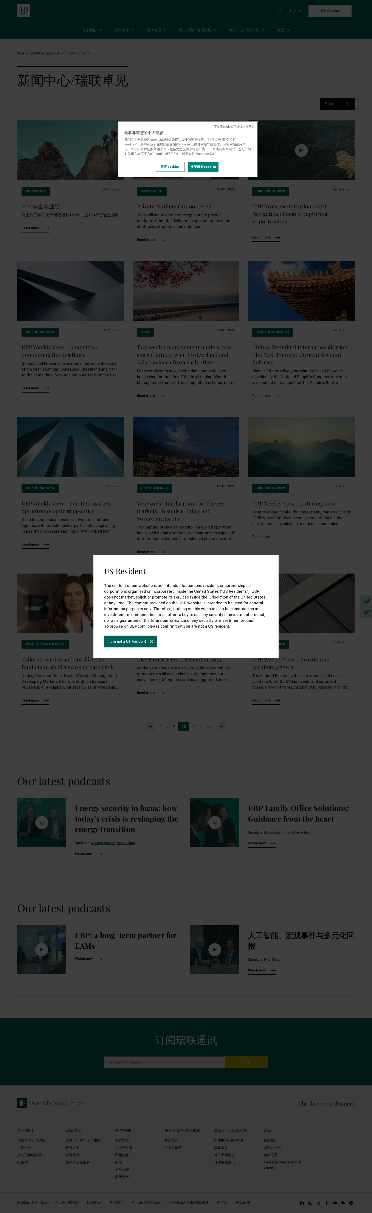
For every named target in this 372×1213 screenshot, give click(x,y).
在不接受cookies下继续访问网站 (233, 126)
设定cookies (170, 167)
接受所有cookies (203, 167)
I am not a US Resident (127, 641)
